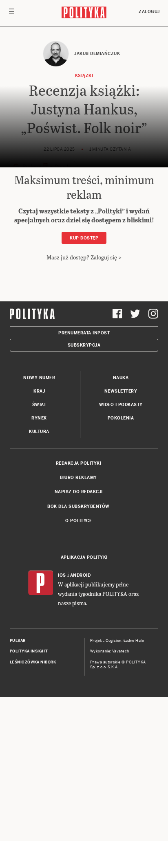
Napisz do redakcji (79, 491)
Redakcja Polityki (79, 463)
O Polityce (78, 520)
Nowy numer (39, 377)
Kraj (39, 391)
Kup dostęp (84, 238)
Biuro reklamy (78, 477)
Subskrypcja (84, 345)
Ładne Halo (134, 640)
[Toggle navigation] (11, 13)
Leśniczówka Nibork (33, 662)
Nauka (121, 377)
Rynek (39, 418)
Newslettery (120, 391)
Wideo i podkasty (121, 404)
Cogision (114, 640)
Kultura (39, 431)
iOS (62, 575)
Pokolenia (121, 418)
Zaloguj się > (106, 257)
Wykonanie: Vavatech (109, 651)
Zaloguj (149, 11)
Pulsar (18, 640)
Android (80, 575)
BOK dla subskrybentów (78, 506)
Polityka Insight (29, 651)
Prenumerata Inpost (84, 333)
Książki (84, 75)
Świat (39, 404)
